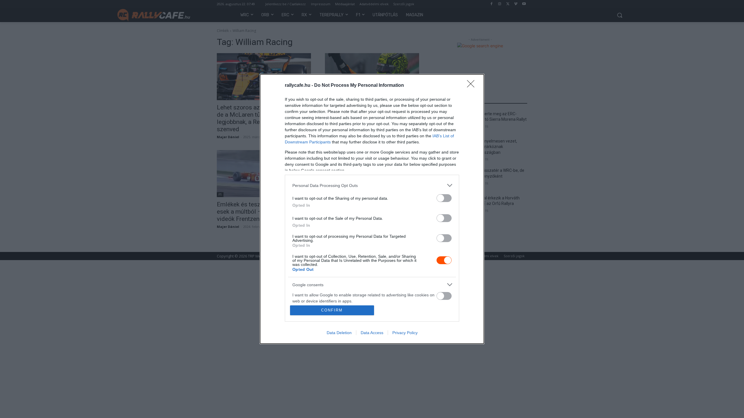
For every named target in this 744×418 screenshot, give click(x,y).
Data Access (372, 332)
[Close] (472, 85)
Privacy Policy (405, 332)
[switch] (444, 198)
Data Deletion (339, 332)
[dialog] (372, 209)
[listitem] (372, 185)
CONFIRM (332, 310)
